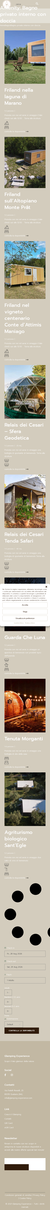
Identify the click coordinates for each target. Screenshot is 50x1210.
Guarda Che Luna (24, 637)
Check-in (10, 948)
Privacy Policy (30, 623)
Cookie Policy (19, 623)
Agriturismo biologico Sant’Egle (18, 839)
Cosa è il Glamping (12, 1114)
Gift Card (8, 1123)
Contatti (7, 1118)
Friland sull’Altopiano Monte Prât (20, 201)
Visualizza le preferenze (25, 618)
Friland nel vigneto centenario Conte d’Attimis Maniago (22, 318)
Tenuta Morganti (23, 738)
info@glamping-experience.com (18, 1098)
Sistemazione (12, 1018)
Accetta (25, 605)
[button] (46, 587)
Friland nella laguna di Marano (18, 96)
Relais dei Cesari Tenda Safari (24, 538)
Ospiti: (9, 974)
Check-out (11, 961)
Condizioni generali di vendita (18, 1195)
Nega (25, 612)
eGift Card (8, 1127)
